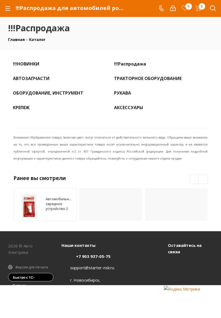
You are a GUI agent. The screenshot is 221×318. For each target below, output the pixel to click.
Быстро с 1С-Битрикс (23, 278)
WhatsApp (186, 264)
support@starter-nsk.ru (92, 267)
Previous (194, 179)
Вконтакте (173, 264)
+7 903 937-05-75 (93, 256)
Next (203, 179)
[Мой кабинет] (173, 8)
